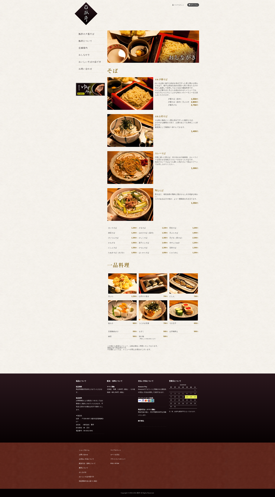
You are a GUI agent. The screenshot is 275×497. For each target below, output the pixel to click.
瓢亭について (83, 468)
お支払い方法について (86, 459)
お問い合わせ (83, 454)
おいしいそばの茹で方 (86, 477)
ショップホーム (84, 450)
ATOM (117, 463)
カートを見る (114, 454)
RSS (111, 463)
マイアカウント (179, 5)
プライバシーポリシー (117, 459)
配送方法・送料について (87, 463)
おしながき (82, 472)
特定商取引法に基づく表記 (88, 481)
